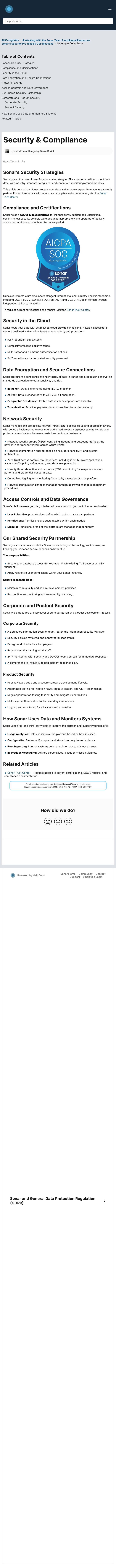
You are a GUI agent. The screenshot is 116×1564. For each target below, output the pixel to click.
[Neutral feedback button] (58, 822)
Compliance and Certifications (20, 67)
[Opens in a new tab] (13, 875)
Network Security (12, 82)
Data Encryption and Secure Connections (26, 77)
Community (86, 873)
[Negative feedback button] (68, 822)
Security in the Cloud (14, 72)
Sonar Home (68, 873)
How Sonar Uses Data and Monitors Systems (29, 113)
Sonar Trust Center (78, 309)
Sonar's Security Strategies (18, 63)
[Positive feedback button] (48, 822)
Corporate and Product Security (21, 97)
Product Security (15, 107)
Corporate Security (16, 102)
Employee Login (92, 876)
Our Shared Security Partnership (21, 92)
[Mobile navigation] (109, 9)
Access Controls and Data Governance (25, 87)
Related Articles (11, 118)
